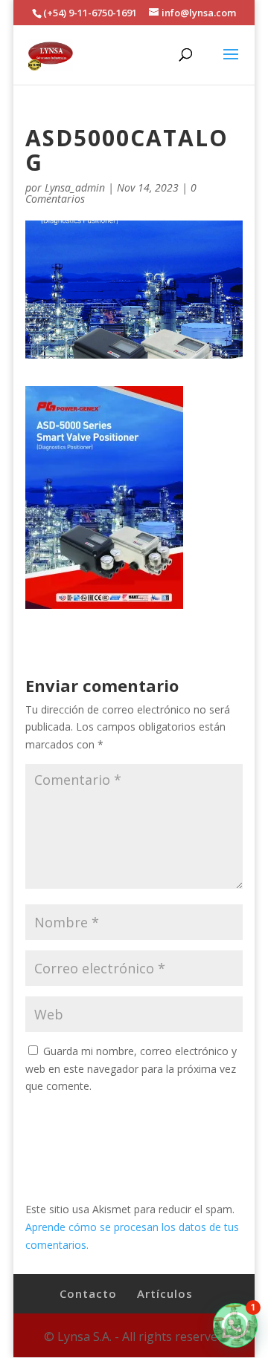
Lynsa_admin (75, 187)
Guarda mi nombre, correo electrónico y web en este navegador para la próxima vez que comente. (131, 1069)
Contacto (88, 1293)
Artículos (165, 1293)
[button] (235, 1325)
